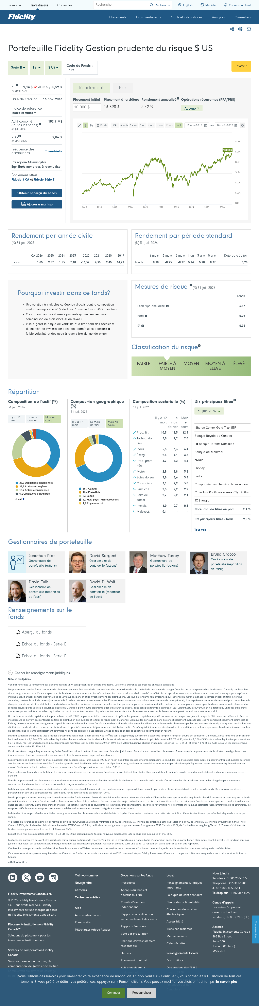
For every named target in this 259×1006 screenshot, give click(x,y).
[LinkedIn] (12, 877)
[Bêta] (146, 315)
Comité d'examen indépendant (132, 904)
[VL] (17, 84)
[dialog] (129, 987)
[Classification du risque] (199, 345)
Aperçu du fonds (37, 632)
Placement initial (86, 100)
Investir (241, 66)
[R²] (142, 325)
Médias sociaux (177, 936)
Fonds (103, 125)
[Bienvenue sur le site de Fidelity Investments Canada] (22, 17)
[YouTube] (40, 877)
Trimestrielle (53, 151)
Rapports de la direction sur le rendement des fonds (139, 916)
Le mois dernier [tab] (32, 419)
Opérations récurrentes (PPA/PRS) (208, 100)
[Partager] (232, 29)
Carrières (81, 890)
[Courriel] (249, 29)
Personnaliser (141, 992)
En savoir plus (226, 982)
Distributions (175, 960)
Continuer (113, 992)
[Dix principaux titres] (234, 400)
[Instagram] (53, 877)
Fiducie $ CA (20, 179)
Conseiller (64, 5)
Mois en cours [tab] (50, 419)
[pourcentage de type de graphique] (91, 125)
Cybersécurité (176, 943)
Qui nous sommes (86, 875)
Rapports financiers (133, 926)
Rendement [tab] (91, 88)
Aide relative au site (88, 915)
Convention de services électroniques (182, 912)
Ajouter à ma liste (40, 204)
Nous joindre (83, 882)
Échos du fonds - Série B (44, 644)
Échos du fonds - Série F (44, 656)
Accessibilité (175, 921)
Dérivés (126, 953)
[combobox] (18, 68)
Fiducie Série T (44, 179)
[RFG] (19, 136)
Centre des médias (87, 897)
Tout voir (200, 530)
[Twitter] (26, 877)
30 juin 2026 (207, 411)
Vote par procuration (134, 933)
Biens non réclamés (179, 929)
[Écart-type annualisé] (167, 305)
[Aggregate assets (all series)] (39, 123)
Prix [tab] (123, 88)
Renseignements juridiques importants (184, 885)
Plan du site (82, 922)
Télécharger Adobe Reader (92, 929)
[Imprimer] (240, 29)
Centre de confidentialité (183, 902)
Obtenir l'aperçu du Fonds (37, 193)
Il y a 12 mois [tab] (15, 419)
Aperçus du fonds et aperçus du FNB (134, 892)
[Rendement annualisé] (178, 98)
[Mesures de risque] (190, 285)
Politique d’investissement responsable (138, 943)
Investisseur (39, 5)
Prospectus (128, 882)
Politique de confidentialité (184, 895)
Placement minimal (134, 960)
